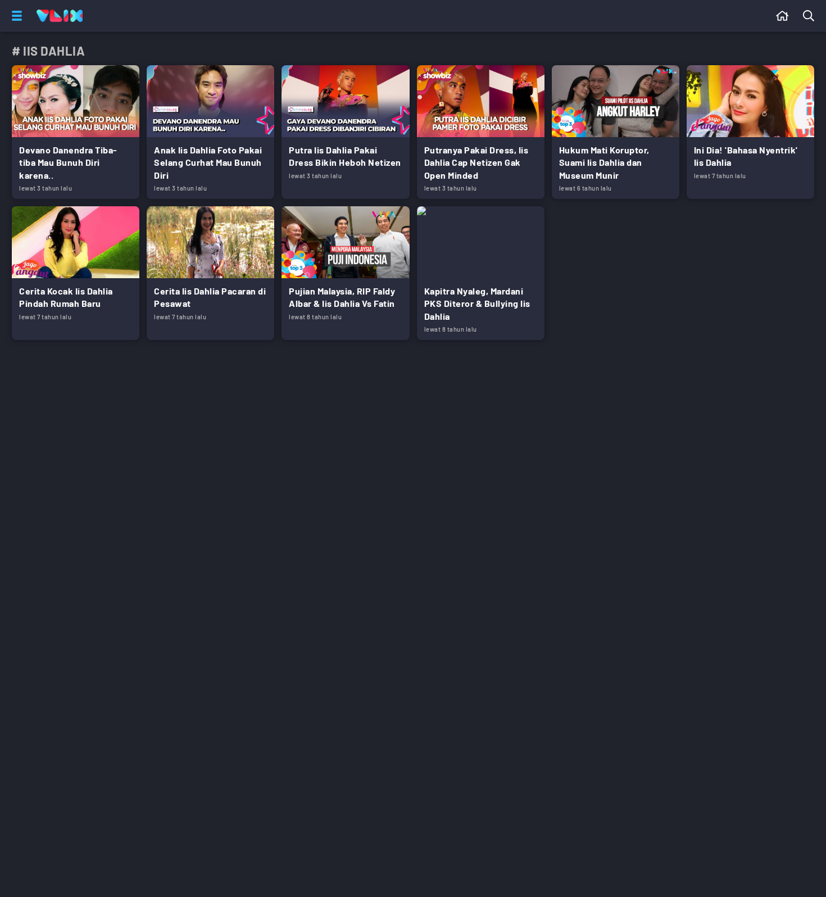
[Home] (59, 15)
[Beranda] (782, 15)
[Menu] (14, 15)
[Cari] (811, 15)
